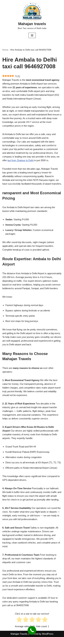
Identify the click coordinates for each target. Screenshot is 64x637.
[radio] (19, 620)
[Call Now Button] (32, 630)
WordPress (47, 633)
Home (5, 49)
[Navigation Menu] (32, 35)
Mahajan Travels (19, 633)
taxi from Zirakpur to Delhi (20, 160)
